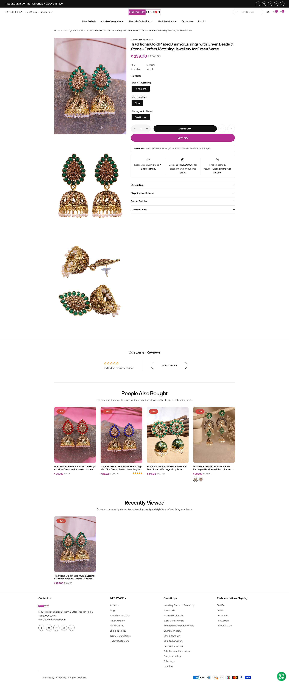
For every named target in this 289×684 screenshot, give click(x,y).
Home (57, 30)
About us (114, 605)
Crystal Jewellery (172, 630)
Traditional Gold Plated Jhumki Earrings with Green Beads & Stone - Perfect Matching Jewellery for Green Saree (74, 577)
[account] (268, 12)
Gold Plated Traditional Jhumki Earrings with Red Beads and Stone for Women (74, 468)
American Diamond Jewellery (178, 625)
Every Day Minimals (173, 620)
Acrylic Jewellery (172, 656)
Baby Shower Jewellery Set (177, 651)
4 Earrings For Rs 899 (73, 30)
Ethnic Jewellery (171, 635)
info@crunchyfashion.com (52, 619)
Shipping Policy (118, 630)
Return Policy (117, 625)
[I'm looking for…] (237, 12)
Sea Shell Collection (173, 615)
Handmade (169, 610)
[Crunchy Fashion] (144, 12)
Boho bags (168, 661)
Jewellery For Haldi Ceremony (178, 605)
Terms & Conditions (120, 635)
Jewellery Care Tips (120, 615)
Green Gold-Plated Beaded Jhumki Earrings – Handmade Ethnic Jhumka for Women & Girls (212, 468)
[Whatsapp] (282, 4)
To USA (221, 605)
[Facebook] (258, 4)
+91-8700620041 (47, 615)
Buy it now (183, 137)
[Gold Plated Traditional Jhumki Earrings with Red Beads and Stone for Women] (75, 435)
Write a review (169, 365)
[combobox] (248, 12)
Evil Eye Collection (173, 646)
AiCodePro (61, 677)
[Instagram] (264, 4)
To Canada (222, 615)
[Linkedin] (276, 4)
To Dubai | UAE (224, 625)
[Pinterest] (270, 4)
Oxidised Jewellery (173, 640)
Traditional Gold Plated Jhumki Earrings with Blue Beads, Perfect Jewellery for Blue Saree (121, 468)
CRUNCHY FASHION (142, 39)
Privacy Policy (117, 620)
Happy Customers (119, 640)
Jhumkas (168, 666)
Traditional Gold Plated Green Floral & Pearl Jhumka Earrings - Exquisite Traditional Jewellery (167, 468)
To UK (220, 610)
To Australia (223, 620)
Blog (112, 610)
